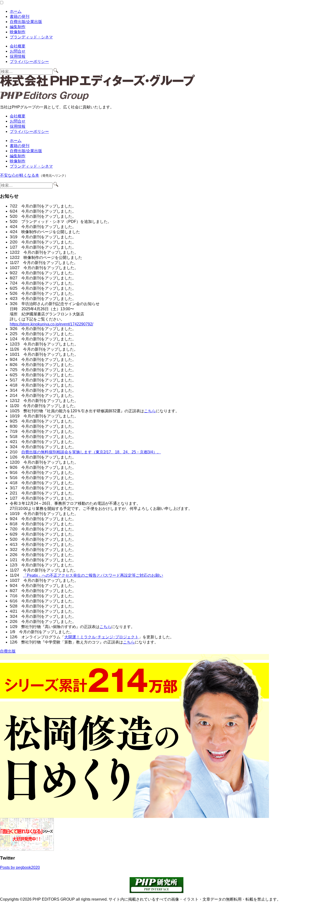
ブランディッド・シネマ (31, 37)
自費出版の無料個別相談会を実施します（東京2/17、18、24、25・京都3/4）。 (91, 452)
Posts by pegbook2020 (20, 867)
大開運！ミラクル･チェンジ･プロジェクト (101, 637)
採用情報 (17, 56)
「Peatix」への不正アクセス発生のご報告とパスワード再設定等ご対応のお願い (93, 575)
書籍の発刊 (19, 16)
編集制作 (17, 27)
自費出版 (8, 651)
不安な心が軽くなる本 (19, 175)
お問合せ (17, 51)
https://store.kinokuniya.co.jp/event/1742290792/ (51, 324)
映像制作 (17, 32)
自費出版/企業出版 (26, 22)
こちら (150, 411)
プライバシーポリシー (29, 61)
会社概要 (17, 46)
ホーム (16, 11)
